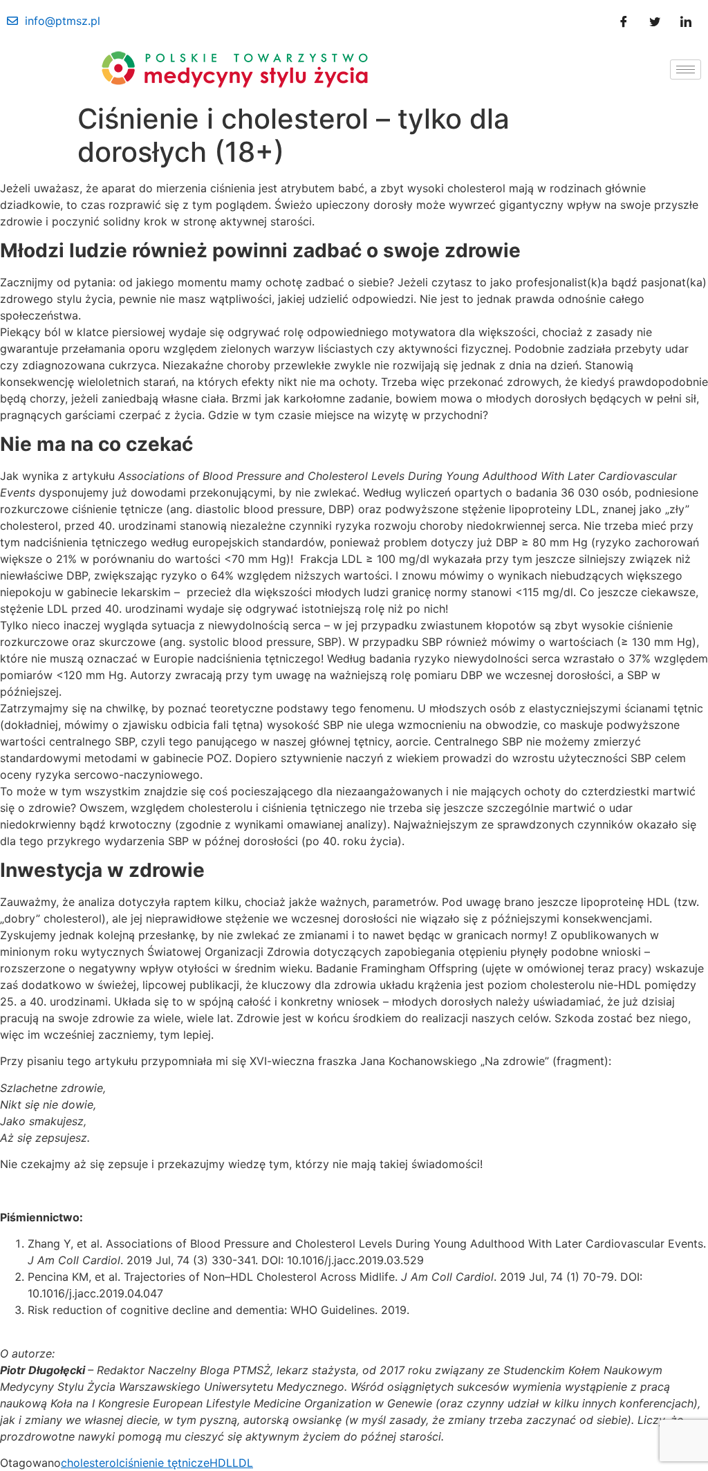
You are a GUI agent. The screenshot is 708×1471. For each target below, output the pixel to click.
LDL (242, 1463)
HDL (220, 1463)
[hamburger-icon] (685, 69)
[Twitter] (654, 20)
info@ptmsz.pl (62, 21)
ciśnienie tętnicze (164, 1463)
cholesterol (90, 1463)
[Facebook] (623, 20)
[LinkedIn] (686, 20)
